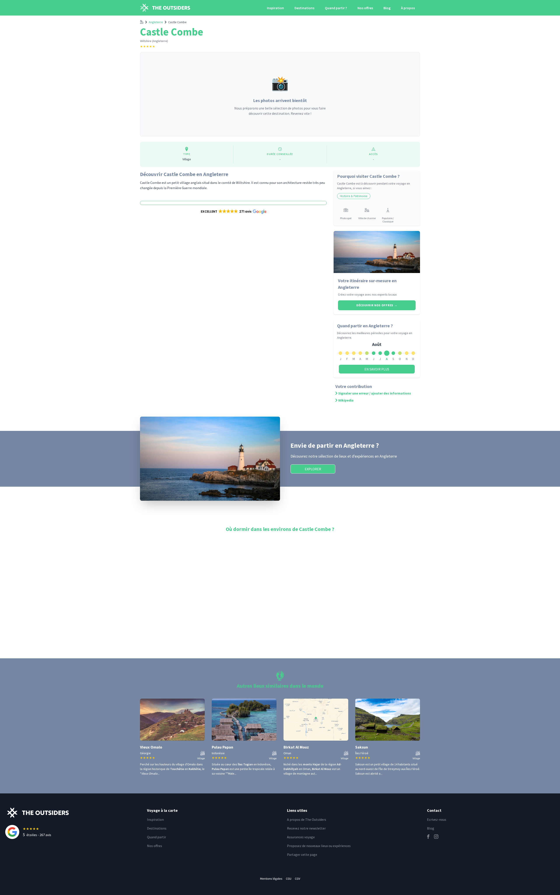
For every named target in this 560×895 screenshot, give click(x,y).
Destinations (304, 8)
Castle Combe (177, 22)
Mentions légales (271, 879)
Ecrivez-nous (436, 819)
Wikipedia (346, 400)
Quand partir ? (336, 8)
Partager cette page (302, 854)
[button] (233, 211)
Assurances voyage (301, 837)
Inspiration (275, 8)
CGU (288, 879)
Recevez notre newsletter (306, 828)
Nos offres (365, 8)
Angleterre (156, 22)
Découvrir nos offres (376, 305)
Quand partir (156, 837)
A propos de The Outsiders (306, 819)
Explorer (313, 469)
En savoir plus (376, 369)
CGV (297, 879)
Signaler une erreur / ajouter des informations (374, 393)
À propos (408, 8)
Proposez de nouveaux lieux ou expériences (319, 846)
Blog (386, 8)
